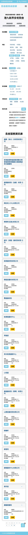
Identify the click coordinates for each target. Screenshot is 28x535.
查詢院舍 (23, 525)
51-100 (12, 89)
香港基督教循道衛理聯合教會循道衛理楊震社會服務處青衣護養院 (13, 162)
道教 (20, 99)
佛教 (11, 101)
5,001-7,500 (13, 73)
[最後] (14, 525)
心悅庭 (6, 373)
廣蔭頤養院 (8, 505)
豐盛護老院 (8, 298)
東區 (16, 47)
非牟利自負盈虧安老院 (9, 25)
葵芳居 (6, 486)
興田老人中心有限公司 (12, 203)
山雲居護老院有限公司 (12, 412)
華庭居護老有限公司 (11, 279)
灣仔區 (12, 47)
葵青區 (17, 55)
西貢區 (23, 61)
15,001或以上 (13, 81)
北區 (22, 58)
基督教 (16, 101)
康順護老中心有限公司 (12, 468)
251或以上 (13, 94)
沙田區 (17, 61)
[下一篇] (11, 525)
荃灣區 (23, 55)
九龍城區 (12, 52)
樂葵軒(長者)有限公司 (11, 222)
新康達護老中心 (9, 317)
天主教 (22, 101)
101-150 (18, 89)
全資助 (18, 68)
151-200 (12, 91)
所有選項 (12, 68)
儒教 (11, 104)
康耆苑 (6, 449)
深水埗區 (12, 50)
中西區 (18, 44)
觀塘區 (12, 55)
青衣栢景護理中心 (10, 354)
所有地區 (12, 44)
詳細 (6, 153)
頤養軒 (6, 430)
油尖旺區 (19, 50)
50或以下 (19, 86)
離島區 (12, 63)
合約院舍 (19, 23)
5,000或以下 (13, 71)
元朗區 (17, 58)
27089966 (24, 1)
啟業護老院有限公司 (11, 261)
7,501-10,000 (13, 76)
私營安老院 (22, 25)
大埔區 (12, 61)
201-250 (18, 91)
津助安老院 (9, 23)
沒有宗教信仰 (13, 99)
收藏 (12, 153)
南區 (21, 47)
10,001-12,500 (14, 79)
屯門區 (12, 58)
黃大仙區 (19, 52)
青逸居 (6, 335)
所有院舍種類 (13, 32)
